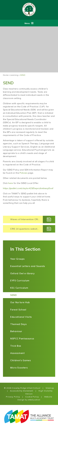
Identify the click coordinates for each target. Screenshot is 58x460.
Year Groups (17, 258)
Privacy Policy (13, 397)
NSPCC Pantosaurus (22, 338)
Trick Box (15, 345)
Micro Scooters (19, 367)
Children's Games (20, 360)
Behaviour (16, 331)
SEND (22, 75)
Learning (14, 75)
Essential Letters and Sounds (27, 266)
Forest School (18, 309)
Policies (24, 173)
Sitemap (50, 388)
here (10, 183)
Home (5, 75)
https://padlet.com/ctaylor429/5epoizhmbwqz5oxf (28, 188)
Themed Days (18, 324)
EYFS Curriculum (19, 280)
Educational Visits (21, 316)
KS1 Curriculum (19, 287)
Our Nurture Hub (20, 302)
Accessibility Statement (21, 391)
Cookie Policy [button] (32, 397)
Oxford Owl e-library (22, 273)
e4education (34, 400)
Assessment (17, 353)
